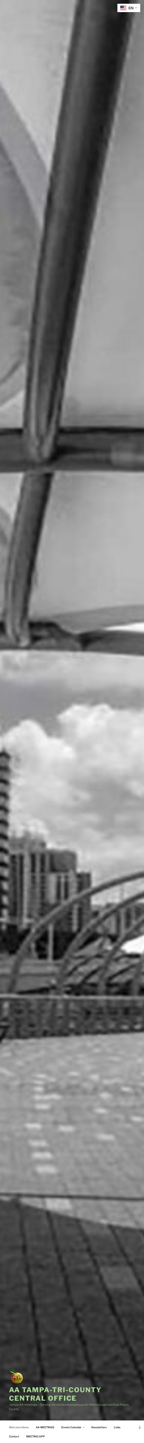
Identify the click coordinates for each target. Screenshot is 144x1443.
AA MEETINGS (45, 1427)
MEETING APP (35, 1436)
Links (117, 1427)
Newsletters (99, 1427)
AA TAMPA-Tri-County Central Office (55, 1394)
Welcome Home (19, 1427)
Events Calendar (71, 1427)
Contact (14, 1436)
